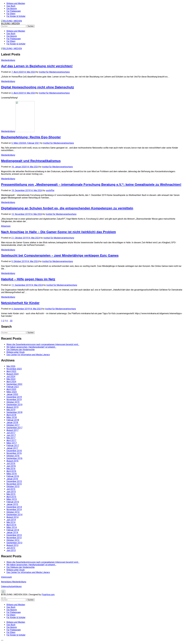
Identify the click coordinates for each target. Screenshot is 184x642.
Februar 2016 (12, 476)
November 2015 (14, 484)
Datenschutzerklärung (11, 586)
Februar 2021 (12, 386)
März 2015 (11, 499)
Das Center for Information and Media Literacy (28, 354)
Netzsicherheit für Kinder (20, 303)
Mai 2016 (10, 468)
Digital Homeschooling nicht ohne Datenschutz (37, 87)
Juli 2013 (10, 548)
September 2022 (14, 384)
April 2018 (11, 415)
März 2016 (11, 473)
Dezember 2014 (14, 507)
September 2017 (14, 427)
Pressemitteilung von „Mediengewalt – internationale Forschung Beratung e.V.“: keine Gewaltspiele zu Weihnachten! (91, 184)
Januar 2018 (12, 422)
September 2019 (14, 404)
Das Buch (10, 6)
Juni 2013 (11, 550)
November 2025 (14, 369)
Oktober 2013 (12, 540)
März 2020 (11, 392)
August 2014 (12, 517)
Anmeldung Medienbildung (13, 581)
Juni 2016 (11, 466)
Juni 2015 (11, 491)
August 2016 (12, 461)
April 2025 (11, 371)
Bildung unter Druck (15, 352)
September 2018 (14, 412)
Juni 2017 (11, 435)
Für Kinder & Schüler (15, 16)
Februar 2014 (12, 530)
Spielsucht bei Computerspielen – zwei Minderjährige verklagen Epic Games (60, 255)
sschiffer (50, 190)
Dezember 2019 (14, 397)
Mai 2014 (10, 522)
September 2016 (14, 458)
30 (11, 320)
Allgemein (6, 226)
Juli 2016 (10, 463)
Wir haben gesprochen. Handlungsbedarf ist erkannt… (31, 347)
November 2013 (14, 537)
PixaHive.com (48, 594)
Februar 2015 (12, 502)
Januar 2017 (12, 448)
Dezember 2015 (14, 481)
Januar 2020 (12, 394)
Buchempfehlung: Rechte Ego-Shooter (31, 137)
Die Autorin (11, 8)
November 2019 (14, 399)
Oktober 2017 (12, 425)
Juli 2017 (10, 432)
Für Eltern (10, 13)
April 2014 (11, 525)
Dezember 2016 (14, 450)
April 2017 (11, 440)
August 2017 (12, 430)
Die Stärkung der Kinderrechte (20, 349)
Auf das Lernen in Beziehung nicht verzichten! (37, 66)
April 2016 (11, 471)
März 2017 (11, 443)
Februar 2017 (12, 445)
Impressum (6, 577)
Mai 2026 (10, 366)
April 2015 (11, 496)
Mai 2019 (10, 409)
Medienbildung (8, 60)
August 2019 (12, 407)
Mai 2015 (10, 494)
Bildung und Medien (15, 3)
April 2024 (11, 381)
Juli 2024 (10, 376)
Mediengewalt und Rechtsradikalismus (31, 161)
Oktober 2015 (12, 486)
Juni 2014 (11, 519)
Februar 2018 (12, 420)
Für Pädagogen (13, 11)
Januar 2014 (12, 532)
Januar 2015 (12, 504)
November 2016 (14, 453)
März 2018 (11, 417)
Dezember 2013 (14, 535)
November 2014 (14, 509)
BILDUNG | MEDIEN (10, 23)
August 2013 (12, 545)
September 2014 (14, 514)
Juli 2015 (10, 489)
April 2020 (11, 389)
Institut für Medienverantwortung (54, 72)
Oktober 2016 (12, 455)
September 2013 (14, 542)
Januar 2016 (12, 478)
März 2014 (11, 527)
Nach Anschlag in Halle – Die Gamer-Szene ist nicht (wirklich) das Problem (58, 232)
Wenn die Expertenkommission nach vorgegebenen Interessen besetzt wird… (42, 344)
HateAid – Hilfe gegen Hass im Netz (28, 279)
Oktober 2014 (12, 512)
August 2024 (12, 374)
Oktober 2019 (12, 402)
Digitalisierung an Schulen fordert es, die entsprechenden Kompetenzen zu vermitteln (67, 208)
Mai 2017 (10, 438)
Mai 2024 (10, 379)
